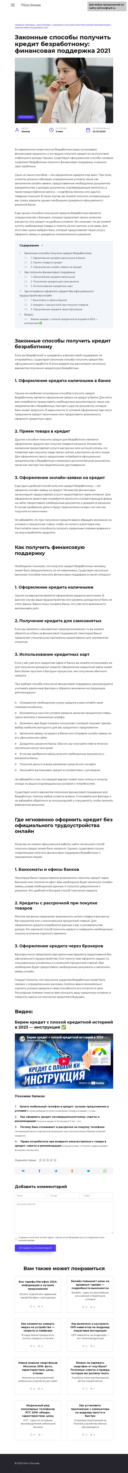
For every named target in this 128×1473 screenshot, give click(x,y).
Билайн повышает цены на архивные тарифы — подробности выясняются (90, 1285)
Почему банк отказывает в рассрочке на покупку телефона (62, 1127)
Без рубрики (43, 25)
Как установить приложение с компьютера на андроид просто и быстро (90, 1410)
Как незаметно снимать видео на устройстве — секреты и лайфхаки (37, 1327)
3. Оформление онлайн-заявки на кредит (56, 267)
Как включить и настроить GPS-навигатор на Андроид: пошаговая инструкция (90, 1327)
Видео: (29, 314)
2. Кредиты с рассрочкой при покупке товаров (59, 304)
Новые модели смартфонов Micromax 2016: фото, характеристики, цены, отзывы (37, 1368)
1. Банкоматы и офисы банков (49, 300)
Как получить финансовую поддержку (49, 272)
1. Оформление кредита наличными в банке (58, 258)
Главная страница (25, 25)
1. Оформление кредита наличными (53, 276)
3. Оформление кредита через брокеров (56, 309)
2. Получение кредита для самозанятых (55, 281)
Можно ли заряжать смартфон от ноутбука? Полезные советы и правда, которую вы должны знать (90, 1368)
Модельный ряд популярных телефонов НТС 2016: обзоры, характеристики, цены (38, 1410)
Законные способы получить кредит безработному (58, 253)
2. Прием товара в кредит (46, 262)
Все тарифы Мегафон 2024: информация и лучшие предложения (38, 1285)
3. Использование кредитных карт (52, 286)
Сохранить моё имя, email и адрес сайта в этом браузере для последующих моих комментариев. (61, 1239)
